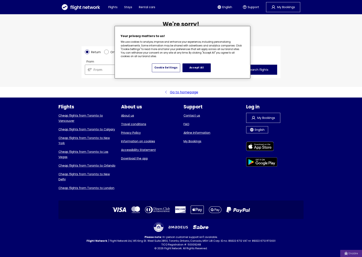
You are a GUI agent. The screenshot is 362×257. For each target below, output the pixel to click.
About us (127, 115)
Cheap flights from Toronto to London (86, 188)
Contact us (192, 115)
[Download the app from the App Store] (261, 147)
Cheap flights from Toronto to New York (84, 140)
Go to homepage (184, 92)
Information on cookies (138, 141)
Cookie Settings (166, 67)
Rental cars (147, 7)
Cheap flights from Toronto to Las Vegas (83, 154)
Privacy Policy (131, 133)
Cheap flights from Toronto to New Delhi (84, 176)
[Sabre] (200, 227)
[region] (182, 52)
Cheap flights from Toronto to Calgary (86, 129)
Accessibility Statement (138, 150)
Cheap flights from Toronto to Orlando (86, 165)
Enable (353, 253)
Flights (113, 7)
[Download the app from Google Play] (261, 162)
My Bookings (192, 141)
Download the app (134, 158)
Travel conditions (133, 124)
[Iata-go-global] (158, 227)
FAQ (186, 124)
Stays (128, 7)
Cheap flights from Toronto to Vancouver (80, 118)
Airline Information (197, 133)
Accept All (196, 67)
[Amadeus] (178, 227)
